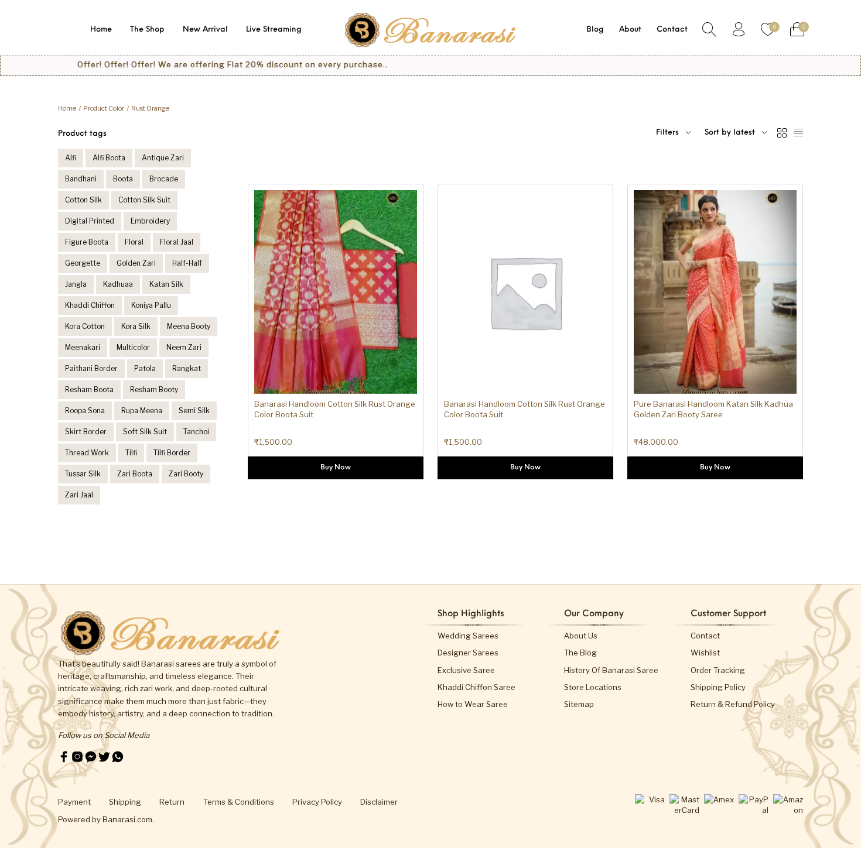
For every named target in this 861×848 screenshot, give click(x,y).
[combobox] (736, 133)
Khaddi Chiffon (90, 305)
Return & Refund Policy (733, 704)
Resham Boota (89, 389)
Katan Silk (166, 284)
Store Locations (592, 687)
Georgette (82, 263)
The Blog (580, 652)
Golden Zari (136, 263)
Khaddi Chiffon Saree (476, 687)
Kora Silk (136, 326)
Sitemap (579, 704)
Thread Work (87, 452)
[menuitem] (101, 29)
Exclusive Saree (466, 670)
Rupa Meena (141, 410)
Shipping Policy (718, 687)
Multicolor (133, 347)
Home (67, 108)
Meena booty (188, 326)
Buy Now (335, 467)
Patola (145, 368)
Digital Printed (89, 221)
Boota (123, 178)
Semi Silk (194, 410)
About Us (580, 635)
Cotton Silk (83, 199)
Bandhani (81, 178)
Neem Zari (183, 347)
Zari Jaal (79, 494)
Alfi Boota (109, 157)
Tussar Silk (83, 473)
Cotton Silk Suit (144, 199)
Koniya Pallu (151, 305)
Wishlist (705, 652)
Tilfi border (171, 452)
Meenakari (82, 347)
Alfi (70, 157)
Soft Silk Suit (145, 431)
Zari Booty (186, 473)
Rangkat (186, 368)
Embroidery (150, 221)
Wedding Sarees (468, 635)
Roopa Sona (85, 410)
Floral (134, 242)
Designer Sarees (468, 652)
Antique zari (163, 157)
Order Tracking (718, 670)
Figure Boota (86, 242)
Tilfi (131, 452)
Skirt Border (86, 431)
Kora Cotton (85, 326)
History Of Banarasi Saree (611, 670)
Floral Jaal (176, 242)
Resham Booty (154, 389)
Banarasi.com (127, 819)
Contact (705, 635)
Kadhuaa (118, 284)
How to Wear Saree (473, 704)
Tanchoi (196, 431)
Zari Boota (134, 473)
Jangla (76, 284)
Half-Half (187, 263)
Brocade (163, 178)
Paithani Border (91, 368)
